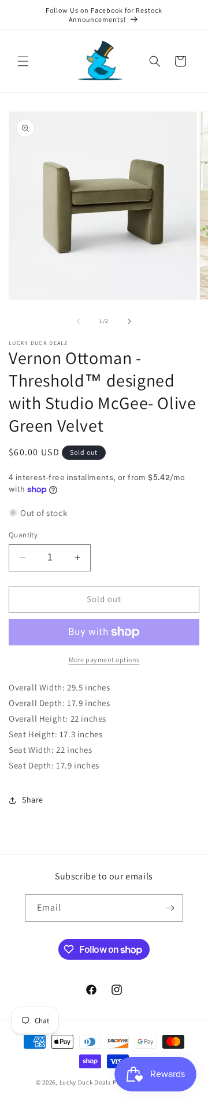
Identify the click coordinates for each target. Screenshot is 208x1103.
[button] (23, 61)
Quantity (23, 535)
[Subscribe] (170, 908)
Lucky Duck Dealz (86, 1082)
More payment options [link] (104, 659)
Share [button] (32, 799)
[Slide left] (78, 321)
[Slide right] (129, 321)
